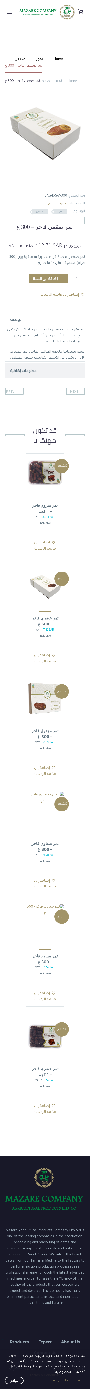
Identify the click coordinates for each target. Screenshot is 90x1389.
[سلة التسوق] (80, 12)
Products (19, 1342)
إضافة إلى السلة (45, 278)
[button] (81, 220)
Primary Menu (9, 12)
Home (72, 81)
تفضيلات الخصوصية (65, 1380)
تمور (59, 81)
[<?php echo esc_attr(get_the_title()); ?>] (42, 533)
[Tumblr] (60, 184)
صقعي (45, 81)
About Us (70, 1342)
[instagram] (32, 1323)
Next (74, 391)
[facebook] (57, 1323)
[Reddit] (46, 184)
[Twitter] (75, 184)
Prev (10, 391)
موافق (14, 1380)
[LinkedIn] (53, 184)
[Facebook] (82, 184)
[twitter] (45, 1323)
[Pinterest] (67, 184)
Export (45, 1342)
